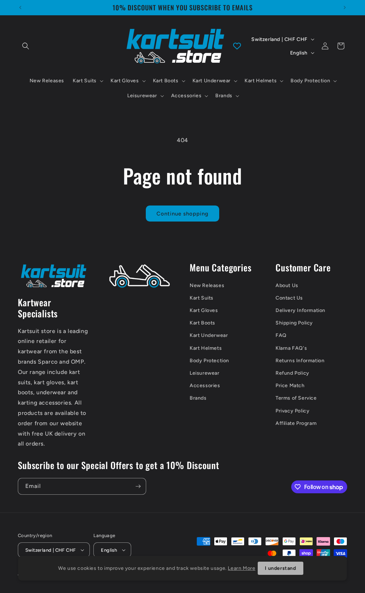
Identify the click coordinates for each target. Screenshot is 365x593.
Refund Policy (292, 373)
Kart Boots (202, 323)
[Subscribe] (138, 486)
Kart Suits (202, 298)
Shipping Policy (294, 323)
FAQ (281, 335)
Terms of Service (296, 398)
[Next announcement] (345, 7)
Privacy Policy (292, 411)
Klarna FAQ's (291, 348)
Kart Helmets (206, 348)
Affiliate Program (296, 423)
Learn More (241, 568)
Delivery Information (300, 310)
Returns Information (300, 361)
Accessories (205, 386)
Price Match (290, 386)
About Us (287, 285)
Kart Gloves (204, 310)
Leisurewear (205, 373)
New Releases (207, 285)
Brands (198, 398)
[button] (26, 46)
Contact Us (289, 298)
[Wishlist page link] (237, 46)
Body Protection (209, 361)
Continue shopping (182, 213)
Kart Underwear (209, 335)
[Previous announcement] (20, 7)
